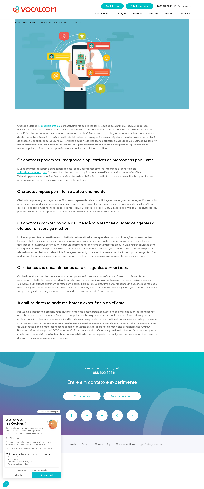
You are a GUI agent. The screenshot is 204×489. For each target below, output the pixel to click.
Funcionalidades (103, 13)
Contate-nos (112, 6)
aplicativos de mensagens (32, 172)
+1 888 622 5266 (164, 6)
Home (17, 22)
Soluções (122, 13)
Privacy (85, 444)
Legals (72, 444)
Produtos (137, 13)
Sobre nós (185, 13)
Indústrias (153, 13)
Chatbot (32, 22)
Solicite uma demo (139, 6)
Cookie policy (102, 444)
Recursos (169, 13)
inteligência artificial (49, 125)
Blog (25, 22)
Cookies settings (125, 444)
